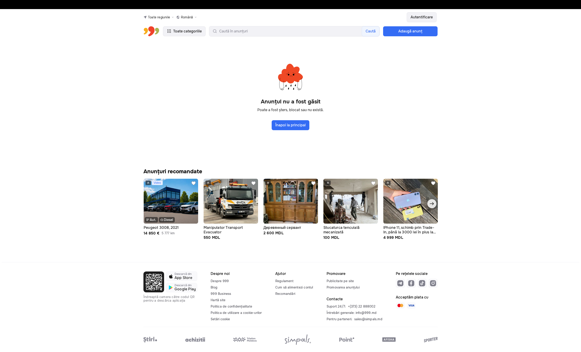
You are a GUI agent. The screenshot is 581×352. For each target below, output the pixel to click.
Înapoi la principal (290, 125)
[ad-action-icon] (194, 183)
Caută (371, 31)
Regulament (284, 281)
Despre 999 (220, 281)
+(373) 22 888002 (361, 306)
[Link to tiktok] (422, 283)
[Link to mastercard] (400, 305)
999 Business (221, 294)
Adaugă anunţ (410, 31)
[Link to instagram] (433, 283)
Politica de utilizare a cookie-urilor (236, 313)
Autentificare (422, 17)
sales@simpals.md (368, 319)
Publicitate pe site (340, 281)
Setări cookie (220, 319)
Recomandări (285, 294)
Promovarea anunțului (343, 287)
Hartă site (218, 300)
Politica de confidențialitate (231, 306)
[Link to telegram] (400, 283)
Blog (214, 287)
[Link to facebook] (411, 283)
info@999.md (366, 313)
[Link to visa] (411, 305)
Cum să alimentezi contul (294, 287)
